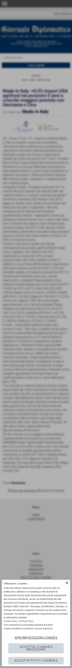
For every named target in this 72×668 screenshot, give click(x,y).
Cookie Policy (11, 621)
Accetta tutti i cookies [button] (36, 660)
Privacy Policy (26, 621)
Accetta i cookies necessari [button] (36, 648)
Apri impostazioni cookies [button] (36, 637)
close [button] (67, 583)
